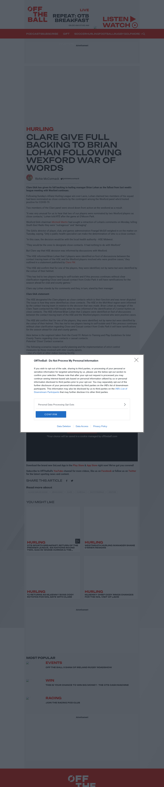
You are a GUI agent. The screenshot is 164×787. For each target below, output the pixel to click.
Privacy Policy (100, 426)
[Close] (137, 361)
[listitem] (82, 404)
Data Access (82, 426)
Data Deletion (64, 426)
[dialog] (82, 393)
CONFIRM (51, 414)
